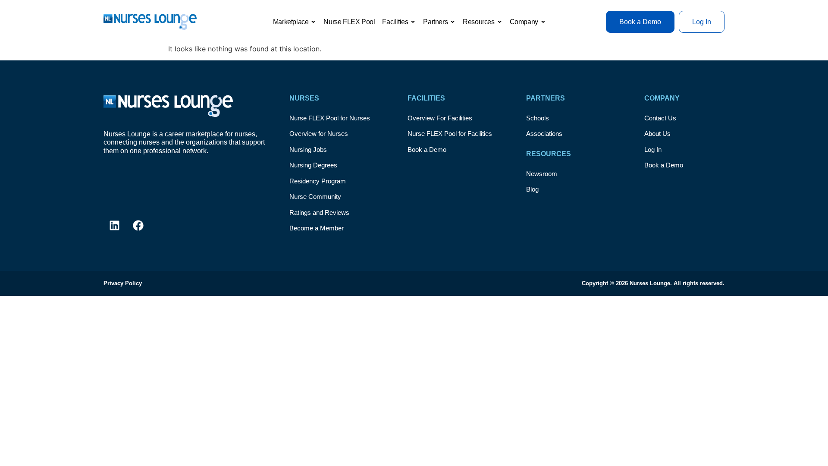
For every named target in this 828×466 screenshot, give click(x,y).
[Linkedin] (114, 225)
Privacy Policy (123, 283)
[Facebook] (138, 225)
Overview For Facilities (440, 118)
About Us (657, 133)
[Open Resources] (499, 22)
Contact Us (660, 118)
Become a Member (316, 228)
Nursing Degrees (313, 165)
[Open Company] (543, 22)
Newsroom (541, 173)
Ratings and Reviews (319, 212)
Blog (532, 189)
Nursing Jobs (308, 149)
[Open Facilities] (413, 22)
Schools (537, 118)
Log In (653, 149)
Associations (544, 133)
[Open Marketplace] (313, 22)
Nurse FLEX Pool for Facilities (450, 133)
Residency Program (317, 181)
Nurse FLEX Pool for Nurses (329, 118)
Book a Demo (427, 149)
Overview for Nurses (318, 133)
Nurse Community (315, 196)
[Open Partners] (452, 22)
